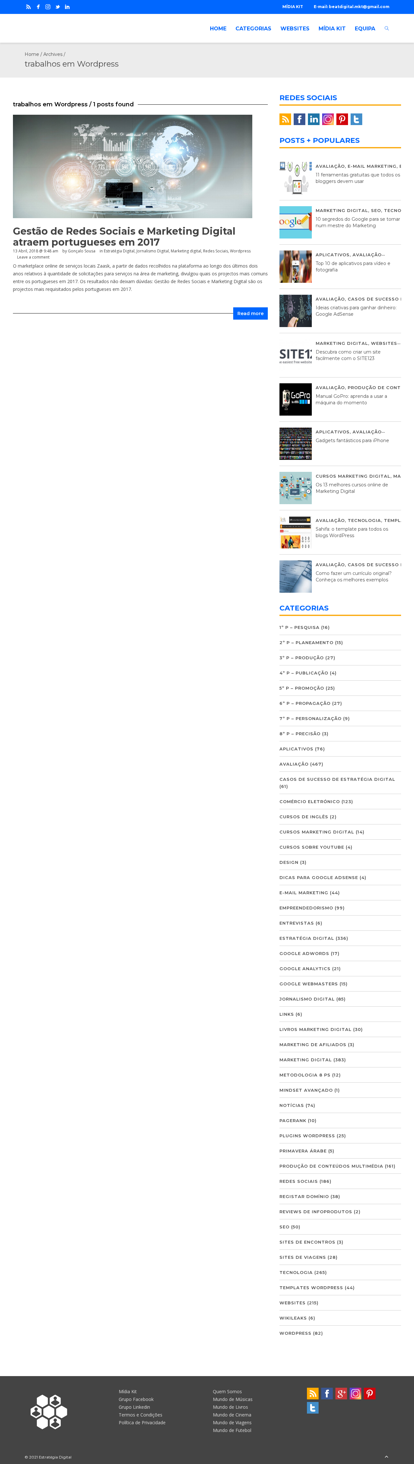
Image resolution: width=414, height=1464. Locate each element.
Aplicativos (333, 254)
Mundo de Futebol (232, 1430)
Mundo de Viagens (232, 1422)
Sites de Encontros (307, 1242)
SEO (376, 210)
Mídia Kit (128, 1391)
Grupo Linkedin (134, 1407)
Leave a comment (33, 257)
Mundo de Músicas (233, 1399)
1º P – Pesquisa (299, 627)
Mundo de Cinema (232, 1415)
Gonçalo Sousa (81, 251)
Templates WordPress (311, 1287)
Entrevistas (296, 923)
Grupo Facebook (136, 1399)
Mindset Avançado (306, 1090)
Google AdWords (304, 953)
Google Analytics (305, 968)
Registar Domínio (304, 1196)
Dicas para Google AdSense (318, 877)
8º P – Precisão (300, 733)
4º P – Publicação (303, 672)
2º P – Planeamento (306, 642)
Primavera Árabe (303, 1150)
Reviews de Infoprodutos (315, 1211)
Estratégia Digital (119, 251)
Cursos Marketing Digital (353, 476)
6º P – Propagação (305, 703)
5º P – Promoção (301, 688)
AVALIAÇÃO (330, 166)
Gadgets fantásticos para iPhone (352, 440)
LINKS (286, 1014)
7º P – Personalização (310, 718)
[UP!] (386, 1457)
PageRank (292, 1120)
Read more (250, 313)
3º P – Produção (301, 657)
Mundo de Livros (230, 1407)
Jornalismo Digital (152, 251)
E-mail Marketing (372, 166)
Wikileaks (293, 1318)
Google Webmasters (308, 983)
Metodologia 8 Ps (305, 1074)
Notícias (291, 1105)
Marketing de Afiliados (312, 1044)
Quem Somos (227, 1391)
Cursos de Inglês (303, 816)
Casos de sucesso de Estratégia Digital (337, 779)
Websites (384, 343)
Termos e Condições (140, 1415)
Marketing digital (186, 251)
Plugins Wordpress (307, 1135)
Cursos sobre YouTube (311, 847)
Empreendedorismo (306, 907)
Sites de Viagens (302, 1257)
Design (289, 862)
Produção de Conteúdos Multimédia (331, 1166)
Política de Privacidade (142, 1422)
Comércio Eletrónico (309, 801)
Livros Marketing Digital (315, 1029)
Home (32, 54)
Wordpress (240, 251)
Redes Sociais (215, 251)
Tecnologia (364, 520)
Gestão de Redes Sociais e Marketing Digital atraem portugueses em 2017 (124, 236)
